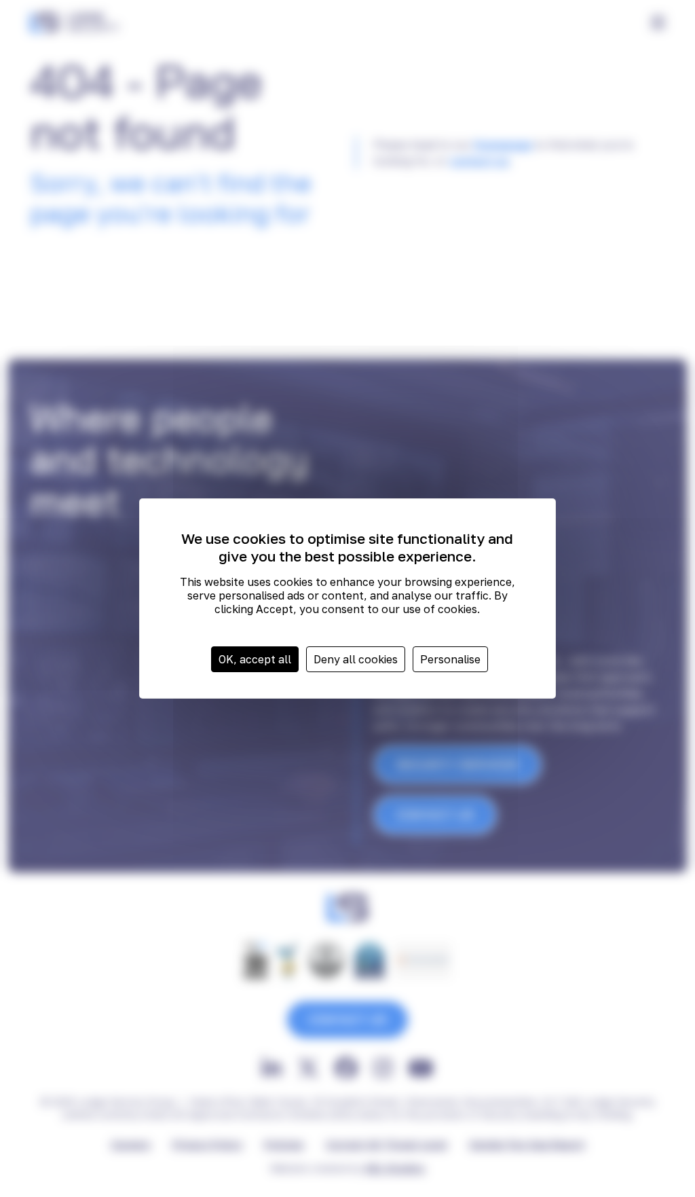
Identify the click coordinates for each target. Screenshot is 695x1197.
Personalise (450, 659)
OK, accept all (255, 659)
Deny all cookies (356, 659)
